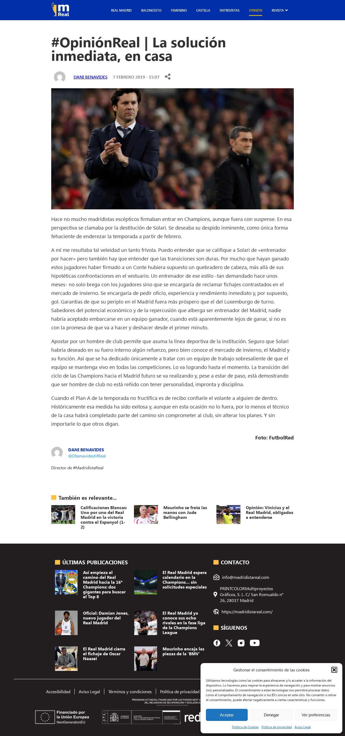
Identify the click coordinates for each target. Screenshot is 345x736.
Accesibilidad (58, 691)
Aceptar (227, 715)
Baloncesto (151, 10)
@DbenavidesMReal (87, 456)
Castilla (203, 10)
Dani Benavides (91, 77)
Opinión (255, 10)
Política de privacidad (276, 727)
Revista (278, 10)
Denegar (271, 715)
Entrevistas (230, 10)
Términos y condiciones (130, 691)
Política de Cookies (245, 727)
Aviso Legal (303, 727)
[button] (334, 669)
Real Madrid (121, 10)
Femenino (179, 10)
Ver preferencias (316, 715)
